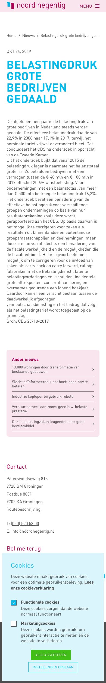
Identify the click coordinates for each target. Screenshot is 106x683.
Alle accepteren (51, 655)
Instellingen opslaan (53, 667)
